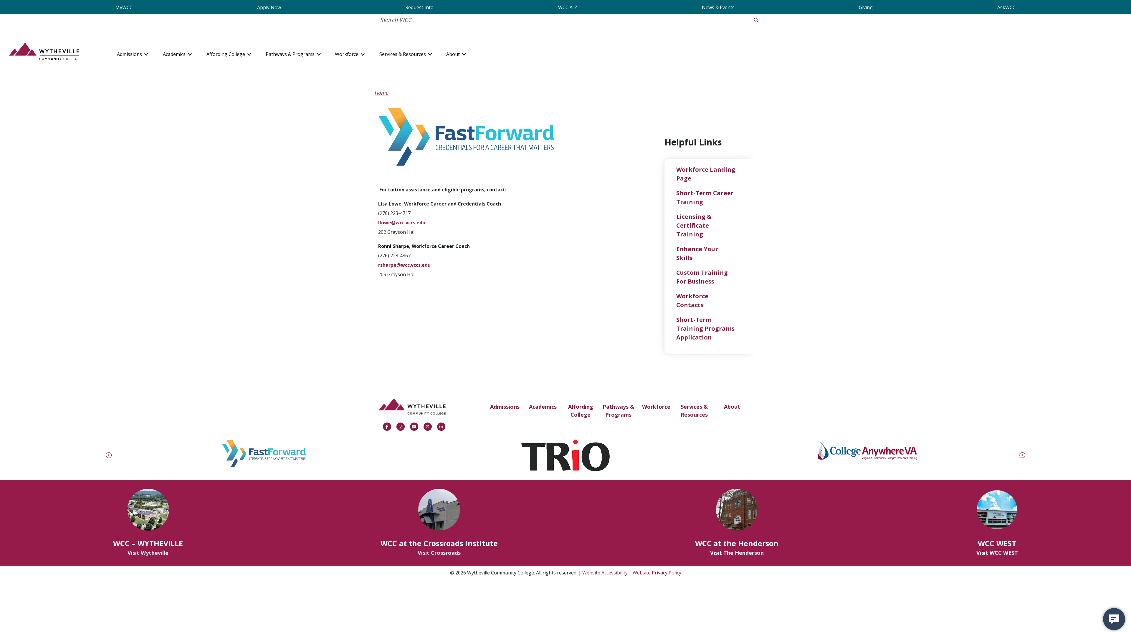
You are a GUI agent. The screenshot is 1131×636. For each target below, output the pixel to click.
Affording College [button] (226, 53)
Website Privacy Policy (657, 572)
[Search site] (756, 20)
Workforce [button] (347, 53)
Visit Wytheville (148, 552)
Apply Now (269, 7)
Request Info (419, 7)
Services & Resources (694, 410)
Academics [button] (175, 53)
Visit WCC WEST (997, 552)
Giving (866, 7)
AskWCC (1006, 7)
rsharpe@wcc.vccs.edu (404, 265)
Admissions (505, 406)
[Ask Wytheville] (1114, 619)
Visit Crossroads (439, 552)
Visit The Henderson (737, 552)
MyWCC (124, 7)
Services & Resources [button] (403, 53)
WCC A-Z (567, 7)
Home (381, 92)
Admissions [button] (130, 53)
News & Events (718, 7)
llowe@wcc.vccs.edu (401, 222)
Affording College (580, 410)
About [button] (453, 53)
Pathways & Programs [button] (291, 53)
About (732, 406)
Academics (543, 406)
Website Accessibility (605, 572)
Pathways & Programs (618, 410)
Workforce (656, 406)
